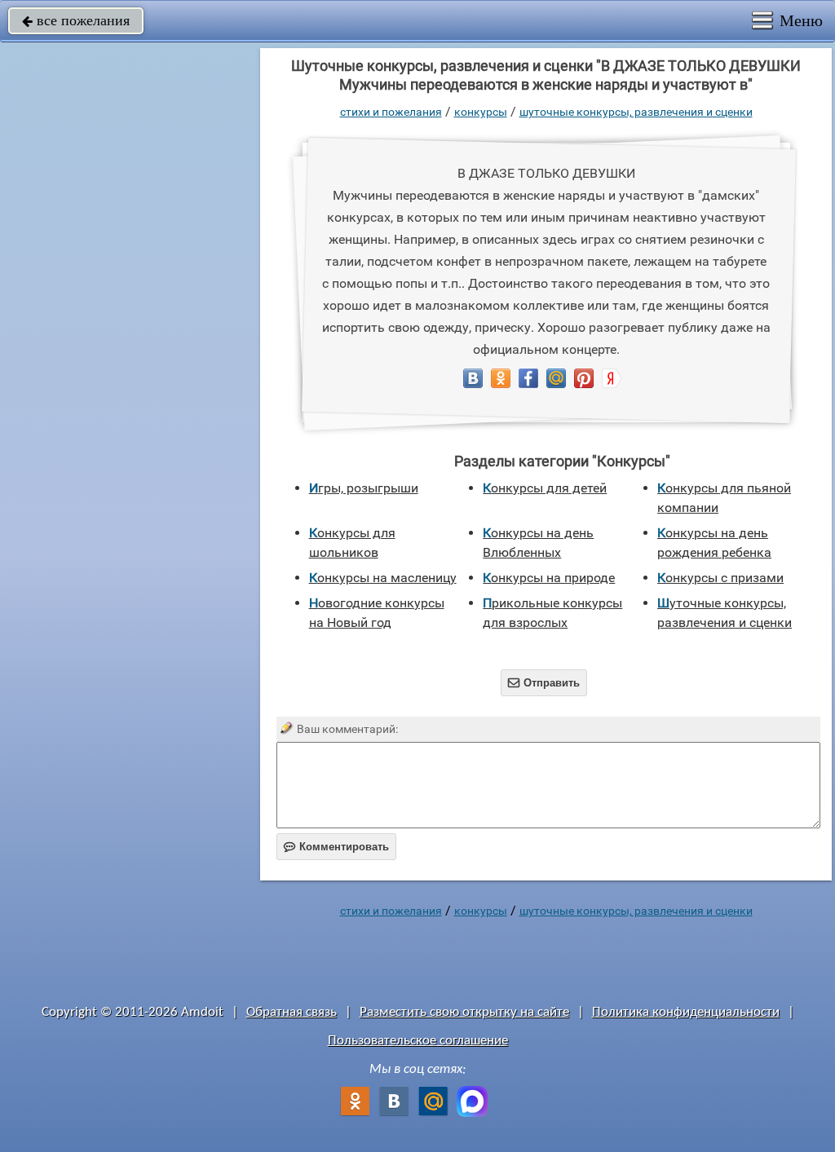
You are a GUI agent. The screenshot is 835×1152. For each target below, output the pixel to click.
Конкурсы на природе (549, 577)
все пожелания (76, 20)
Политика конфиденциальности (686, 1012)
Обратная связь (291, 1012)
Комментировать (336, 847)
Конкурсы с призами (720, 577)
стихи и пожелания (391, 111)
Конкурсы (480, 111)
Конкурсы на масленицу (383, 577)
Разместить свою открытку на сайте (464, 1012)
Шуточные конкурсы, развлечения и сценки (636, 111)
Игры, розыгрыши (363, 488)
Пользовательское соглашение (418, 1041)
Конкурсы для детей (545, 488)
